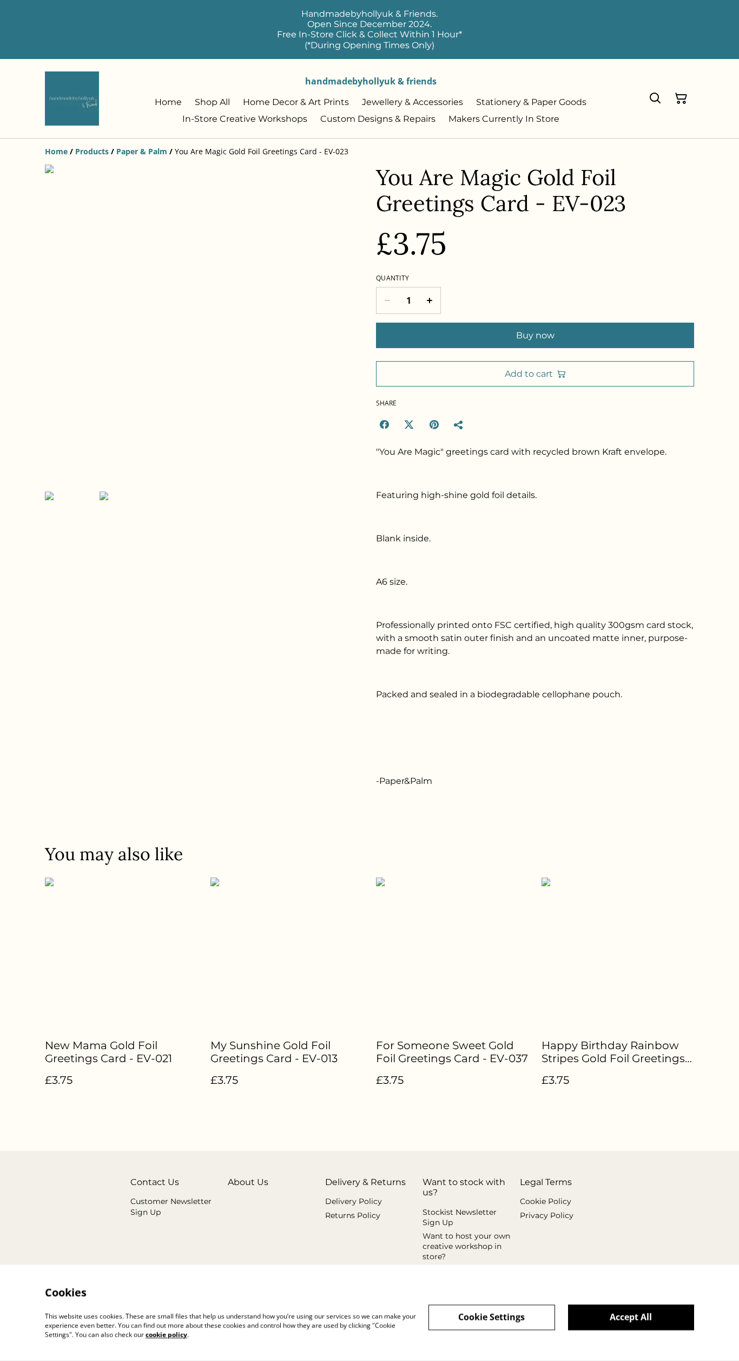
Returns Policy (352, 1215)
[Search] (655, 98)
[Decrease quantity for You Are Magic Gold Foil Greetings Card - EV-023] (387, 300)
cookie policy (166, 1334)
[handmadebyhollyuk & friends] (72, 98)
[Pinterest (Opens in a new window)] (434, 424)
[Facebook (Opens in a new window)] (384, 424)
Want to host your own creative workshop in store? (466, 1246)
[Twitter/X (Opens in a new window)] (409, 424)
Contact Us (154, 1182)
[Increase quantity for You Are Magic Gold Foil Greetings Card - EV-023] (430, 300)
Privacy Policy (546, 1215)
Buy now (535, 335)
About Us (248, 1182)
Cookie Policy (545, 1201)
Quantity (392, 278)
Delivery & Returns (365, 1182)
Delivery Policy (353, 1201)
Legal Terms (546, 1182)
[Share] (459, 424)
